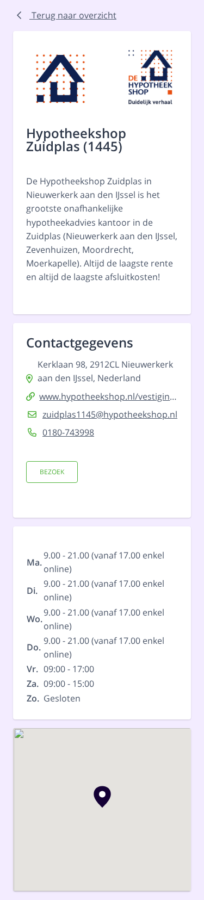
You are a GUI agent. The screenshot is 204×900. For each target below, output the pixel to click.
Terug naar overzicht (72, 15)
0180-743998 (68, 432)
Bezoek (52, 471)
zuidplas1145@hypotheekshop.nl (109, 414)
